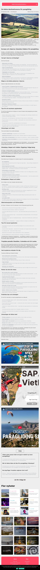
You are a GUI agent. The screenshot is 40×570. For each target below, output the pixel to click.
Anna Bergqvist (14, 11)
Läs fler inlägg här (20, 480)
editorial (29, 11)
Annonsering (27, 561)
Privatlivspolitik (21, 568)
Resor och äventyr (35, 11)
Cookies (27, 564)
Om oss (27, 562)
